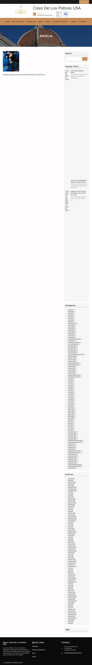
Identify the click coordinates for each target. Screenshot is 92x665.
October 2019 (71, 447)
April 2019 (70, 540)
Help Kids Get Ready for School (77, 71)
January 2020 (71, 530)
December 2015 (72, 347)
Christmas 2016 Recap (74, 342)
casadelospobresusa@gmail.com (44, 15)
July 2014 (70, 378)
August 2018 (71, 332)
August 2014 (71, 325)
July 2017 (70, 383)
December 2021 (72, 502)
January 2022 (71, 501)
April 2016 (70, 313)
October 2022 (71, 449)
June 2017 (70, 395)
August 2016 (71, 328)
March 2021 (71, 414)
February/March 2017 (73, 363)
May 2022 (70, 430)
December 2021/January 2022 (76, 354)
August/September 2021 (74, 339)
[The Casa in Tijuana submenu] (69, 21)
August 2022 (71, 337)
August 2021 (71, 506)
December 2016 (72, 578)
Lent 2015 (70, 406)
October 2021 (71, 504)
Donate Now (84, 2)
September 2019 (72, 461)
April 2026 (70, 480)
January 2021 (71, 373)
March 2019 (71, 542)
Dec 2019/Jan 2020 (73, 344)
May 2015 (70, 419)
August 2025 (71, 483)
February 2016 (72, 359)
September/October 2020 (74, 466)
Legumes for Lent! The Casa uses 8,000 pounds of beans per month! (78, 193)
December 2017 (72, 349)
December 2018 (72, 351)
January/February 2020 (74, 375)
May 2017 (70, 423)
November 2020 (72, 518)
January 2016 (71, 368)
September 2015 (72, 456)
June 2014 (70, 621)
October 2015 (71, 445)
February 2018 (72, 361)
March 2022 (71, 416)
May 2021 (70, 428)
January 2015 (71, 366)
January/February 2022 (74, 376)
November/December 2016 (75, 440)
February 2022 (72, 499)
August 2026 (71, 478)
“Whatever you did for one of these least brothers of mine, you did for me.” (24, 74)
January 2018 (71, 370)
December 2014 (72, 345)
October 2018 (71, 549)
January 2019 (71, 371)
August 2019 (71, 333)
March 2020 (71, 413)
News (33, 653)
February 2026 (72, 482)
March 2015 (71, 407)
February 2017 (72, 575)
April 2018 (70, 316)
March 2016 (71, 409)
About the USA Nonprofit (38, 649)
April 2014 (70, 309)
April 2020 (70, 318)
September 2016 (72, 457)
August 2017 (71, 330)
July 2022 (70, 390)
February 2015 (72, 357)
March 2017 (71, 573)
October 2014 (71, 444)
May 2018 (70, 425)
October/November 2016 (74, 450)
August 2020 (71, 335)
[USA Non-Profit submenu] (25, 21)
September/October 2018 (74, 464)
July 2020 (70, 387)
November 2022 (72, 438)
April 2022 (70, 321)
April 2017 (70, 314)
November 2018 (72, 437)
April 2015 (70, 311)
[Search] (84, 59)
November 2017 (72, 435)
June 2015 (70, 392)
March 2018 (71, 411)
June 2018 (70, 397)
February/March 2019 (73, 364)
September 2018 (72, 551)
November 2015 (72, 433)
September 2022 (72, 462)
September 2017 (72, 459)
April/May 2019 (72, 323)
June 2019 (70, 399)
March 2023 (71, 418)
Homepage (35, 646)
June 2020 (70, 401)
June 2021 (70, 402)
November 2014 (72, 431)
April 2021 (70, 320)
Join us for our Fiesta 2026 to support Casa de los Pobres (79, 181)
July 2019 (70, 385)
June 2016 (70, 394)
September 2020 (72, 520)
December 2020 (72, 352)
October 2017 (71, 564)
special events (71, 468)
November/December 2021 (75, 442)
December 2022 (72, 356)
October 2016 (71, 580)
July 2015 (70, 380)
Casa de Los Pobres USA (57, 7)
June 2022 (70, 404)
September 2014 (72, 454)
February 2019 (72, 544)
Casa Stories (71, 340)
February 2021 (72, 513)
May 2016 (70, 421)
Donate (34, 656)
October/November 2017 (74, 452)
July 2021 (70, 388)
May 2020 (70, 426)
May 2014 (70, 623)
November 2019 (72, 532)
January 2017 (71, 576)
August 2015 (71, 327)
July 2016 (70, 382)
